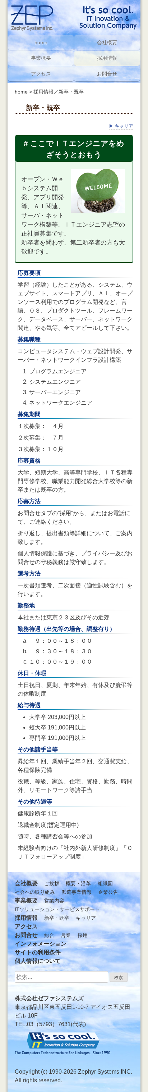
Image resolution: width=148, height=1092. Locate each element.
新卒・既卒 (56, 918)
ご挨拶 (51, 883)
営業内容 (54, 901)
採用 (83, 935)
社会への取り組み (35, 892)
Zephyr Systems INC (104, 1072)
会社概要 (107, 42)
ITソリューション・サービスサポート (57, 909)
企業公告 (108, 892)
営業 (66, 935)
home (21, 92)
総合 (49, 935)
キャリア (121, 126)
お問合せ (107, 74)
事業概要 (41, 58)
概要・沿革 (78, 883)
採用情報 (107, 58)
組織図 (105, 883)
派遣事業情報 (76, 892)
